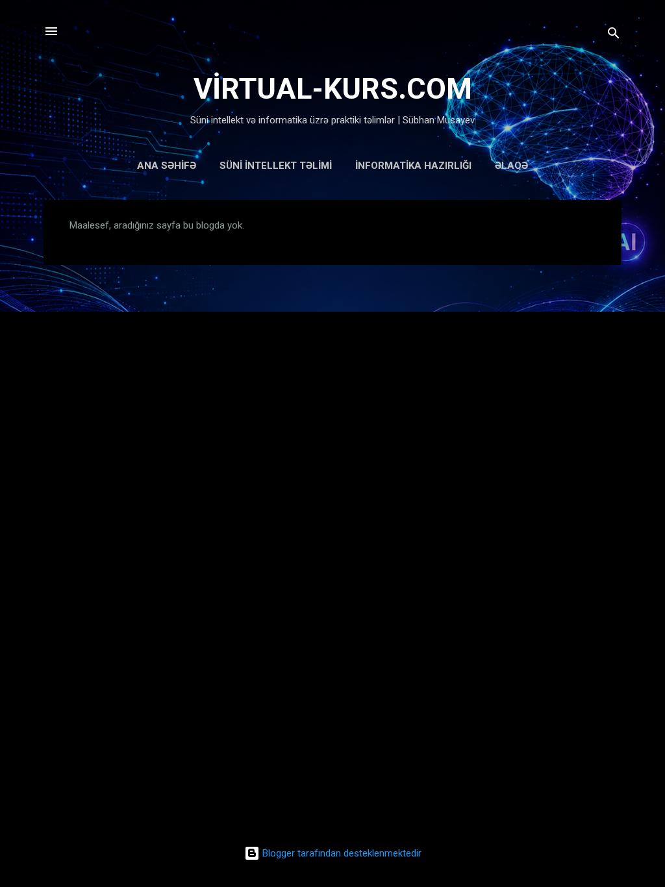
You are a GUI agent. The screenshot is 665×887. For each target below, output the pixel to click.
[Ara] (613, 35)
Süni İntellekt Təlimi (276, 165)
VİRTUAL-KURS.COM (333, 88)
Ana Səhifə (166, 165)
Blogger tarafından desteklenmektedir (340, 853)
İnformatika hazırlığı (413, 165)
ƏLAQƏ (511, 165)
